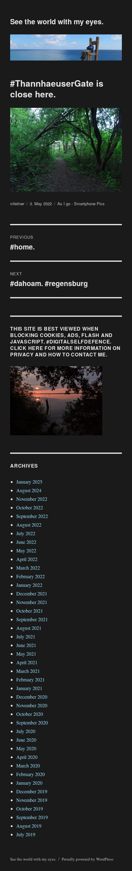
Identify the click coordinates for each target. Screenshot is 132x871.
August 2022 (28, 524)
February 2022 (30, 576)
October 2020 (29, 714)
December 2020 (31, 696)
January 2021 (29, 688)
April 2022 (26, 559)
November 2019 (31, 800)
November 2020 (31, 705)
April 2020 (26, 757)
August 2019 (28, 825)
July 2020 (25, 731)
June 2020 (26, 739)
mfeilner (17, 203)
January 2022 (29, 585)
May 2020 (26, 748)
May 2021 (26, 653)
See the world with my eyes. (56, 21)
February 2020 (30, 774)
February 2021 (30, 679)
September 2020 (32, 722)
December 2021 (31, 593)
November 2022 (31, 499)
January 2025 (29, 481)
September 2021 (32, 619)
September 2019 (32, 817)
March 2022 (28, 567)
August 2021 (28, 628)
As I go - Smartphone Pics (81, 203)
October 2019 (29, 808)
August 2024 (28, 490)
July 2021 (25, 636)
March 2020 (28, 765)
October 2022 (29, 507)
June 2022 (26, 542)
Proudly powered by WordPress (87, 859)
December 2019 (31, 791)
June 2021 (26, 645)
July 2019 (25, 834)
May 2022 (26, 550)
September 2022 (32, 516)
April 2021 (26, 662)
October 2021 (29, 610)
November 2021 (31, 602)
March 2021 (28, 671)
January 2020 (29, 782)
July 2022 (25, 533)
